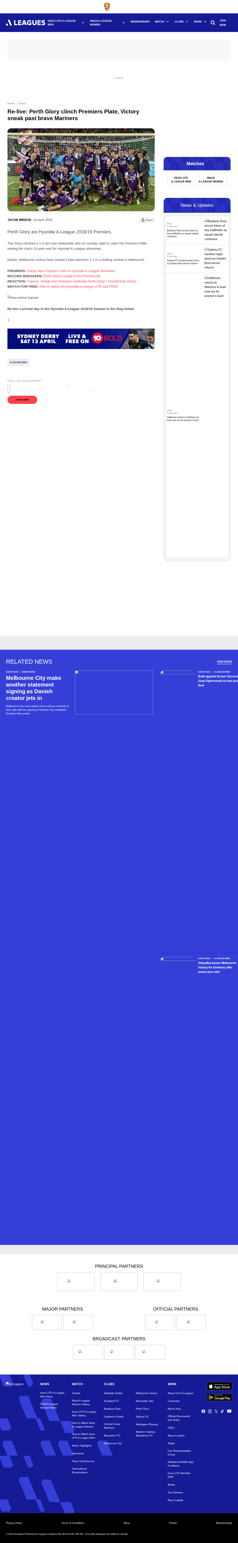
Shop (126, 1522)
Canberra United (113, 1416)
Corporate (174, 1400)
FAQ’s (171, 1427)
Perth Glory (142, 1408)
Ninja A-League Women (101, 22)
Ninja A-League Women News (49, 1405)
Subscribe (22, 399)
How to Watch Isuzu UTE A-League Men (83, 1436)
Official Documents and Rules (179, 1418)
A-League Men (18, 362)
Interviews (78, 1453)
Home (11, 103)
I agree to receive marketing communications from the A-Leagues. (51, 390)
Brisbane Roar (112, 1408)
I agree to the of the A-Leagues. (40, 386)
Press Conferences (83, 1461)
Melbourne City (113, 1443)
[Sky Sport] (150, 1352)
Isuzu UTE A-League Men (62, 22)
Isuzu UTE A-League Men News (52, 1394)
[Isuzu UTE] (75, 1281)
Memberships (140, 21)
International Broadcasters (80, 1470)
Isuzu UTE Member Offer (179, 1475)
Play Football (175, 1500)
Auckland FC (111, 1400)
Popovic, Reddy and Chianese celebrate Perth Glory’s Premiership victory (81, 281)
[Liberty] (47, 1322)
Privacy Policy (36, 386)
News (22, 103)
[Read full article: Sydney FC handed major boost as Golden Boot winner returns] (216, 258)
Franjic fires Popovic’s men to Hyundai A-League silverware (71, 271)
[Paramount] (119, 1352)
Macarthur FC (112, 1435)
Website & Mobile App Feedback (180, 1463)
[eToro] (78, 1322)
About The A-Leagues (180, 1393)
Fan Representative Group (179, 1452)
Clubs (179, 21)
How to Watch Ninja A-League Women (83, 1424)
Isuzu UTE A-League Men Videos (84, 1413)
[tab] (181, 179)
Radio (171, 1443)
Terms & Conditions (72, 1522)
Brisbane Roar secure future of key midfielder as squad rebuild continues (183, 233)
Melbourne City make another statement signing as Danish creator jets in (33, 688)
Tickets (76, 1393)
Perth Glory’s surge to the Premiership (72, 276)
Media (171, 1484)
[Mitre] (160, 1322)
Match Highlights (81, 1445)
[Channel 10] (87, 1352)
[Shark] (162, 1281)
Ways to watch (176, 1435)
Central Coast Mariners (112, 1426)
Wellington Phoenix (147, 1424)
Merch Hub (174, 1408)
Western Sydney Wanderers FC (145, 1433)
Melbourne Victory (146, 1393)
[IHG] (191, 1322)
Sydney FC (142, 1416)
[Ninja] (119, 1281)
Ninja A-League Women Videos (81, 1402)
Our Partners (175, 1492)
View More (224, 661)
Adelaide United (113, 1393)
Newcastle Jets (144, 1400)
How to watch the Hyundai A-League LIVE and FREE (78, 286)
